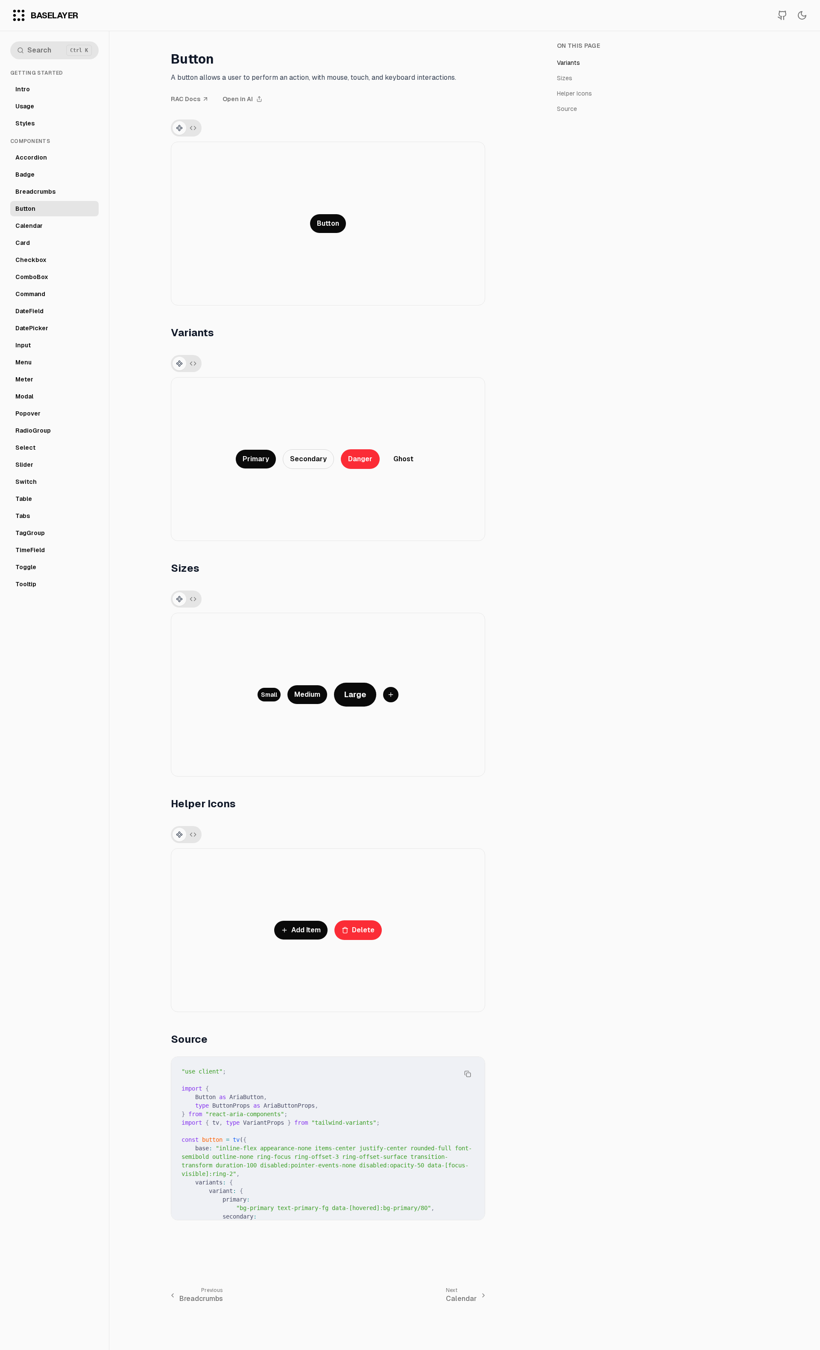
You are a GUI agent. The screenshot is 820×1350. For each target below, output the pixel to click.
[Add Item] (390, 694)
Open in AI (238, 99)
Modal (24, 396)
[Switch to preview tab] (179, 128)
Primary (256, 459)
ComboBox (31, 276)
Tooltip (25, 584)
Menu (23, 362)
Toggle (25, 567)
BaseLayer (54, 15)
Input (23, 345)
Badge (25, 174)
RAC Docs (185, 99)
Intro (22, 89)
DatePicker (31, 328)
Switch (26, 481)
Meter (24, 379)
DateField (29, 311)
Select (25, 447)
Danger (360, 459)
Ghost (403, 459)
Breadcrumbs (35, 191)
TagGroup (30, 533)
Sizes (564, 78)
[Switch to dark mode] (802, 15)
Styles (25, 123)
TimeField (30, 550)
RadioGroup (33, 430)
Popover (28, 413)
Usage (24, 106)
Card (22, 242)
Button (25, 208)
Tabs (22, 515)
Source (567, 108)
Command (30, 294)
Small (269, 694)
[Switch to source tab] (193, 128)
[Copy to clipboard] (467, 1074)
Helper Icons (574, 93)
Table (23, 498)
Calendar (29, 225)
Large (355, 694)
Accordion (31, 157)
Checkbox (31, 259)
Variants (568, 62)
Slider (24, 464)
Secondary (308, 459)
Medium (307, 694)
